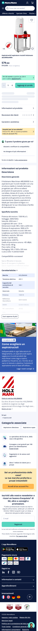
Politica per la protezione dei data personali (17, 624)
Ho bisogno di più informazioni (14, 151)
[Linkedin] (3, 572)
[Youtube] (18, 572)
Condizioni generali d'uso (21, 627)
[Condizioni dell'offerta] (33, 77)
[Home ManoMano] (13, 2)
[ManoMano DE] (13, 597)
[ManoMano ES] (18, 597)
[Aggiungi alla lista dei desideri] (32, 49)
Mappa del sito (25, 617)
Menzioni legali (7, 621)
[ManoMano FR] (3, 597)
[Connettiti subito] (27, 2)
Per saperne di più (21, 536)
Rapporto (25, 630)
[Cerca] (7, 8)
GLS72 (11, 160)
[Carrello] (32, 2)
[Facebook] (8, 572)
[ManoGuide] (31, 625)
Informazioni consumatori (11, 630)
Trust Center (6, 627)
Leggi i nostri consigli (24, 369)
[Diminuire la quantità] (4, 85)
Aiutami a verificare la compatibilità (16, 147)
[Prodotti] (3, 8)
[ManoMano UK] (8, 597)
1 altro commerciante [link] (20, 160)
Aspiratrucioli (7, 418)
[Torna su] (29, 597)
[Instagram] (13, 572)
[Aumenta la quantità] (12, 85)
